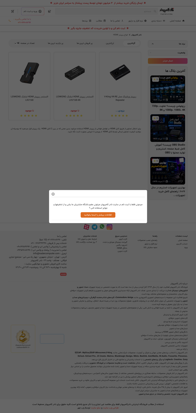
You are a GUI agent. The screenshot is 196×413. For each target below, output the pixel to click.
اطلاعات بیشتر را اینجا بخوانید (98, 214)
